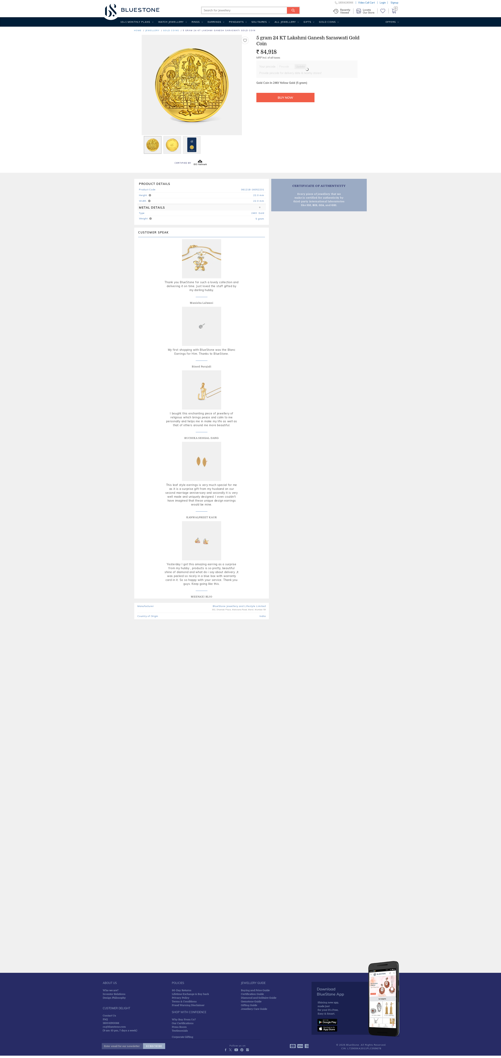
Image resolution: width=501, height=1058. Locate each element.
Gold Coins (327, 21)
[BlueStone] (132, 10)
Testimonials (180, 1030)
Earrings (214, 21)
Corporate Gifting (182, 1036)
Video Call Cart (366, 2)
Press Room (179, 1026)
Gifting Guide (249, 1005)
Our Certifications (183, 1023)
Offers (391, 21)
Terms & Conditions (184, 1001)
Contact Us (109, 1015)
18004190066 (111, 1023)
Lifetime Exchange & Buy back (190, 994)
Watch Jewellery (171, 21)
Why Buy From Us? (184, 1019)
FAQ (105, 1019)
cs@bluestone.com (114, 1026)
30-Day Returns (181, 990)
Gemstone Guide (251, 1001)
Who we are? (110, 990)
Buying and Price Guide (255, 990)
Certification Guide (252, 994)
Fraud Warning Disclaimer (188, 1005)
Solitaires (259, 21)
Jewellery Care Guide (254, 1008)
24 (252, 213)
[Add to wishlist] (245, 40)
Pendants (236, 21)
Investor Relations (114, 994)
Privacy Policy (180, 997)
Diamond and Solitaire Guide (258, 997)
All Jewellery (285, 21)
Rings (196, 21)
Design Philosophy (114, 997)
